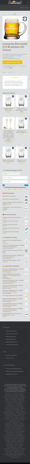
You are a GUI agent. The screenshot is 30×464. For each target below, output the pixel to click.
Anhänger (8, 394)
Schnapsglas (10, 434)
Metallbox (16, 424)
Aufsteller (21, 394)
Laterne (22, 417)
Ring (17, 430)
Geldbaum (7, 408)
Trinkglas (22, 448)
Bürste (7, 398)
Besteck (16, 395)
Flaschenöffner (19, 404)
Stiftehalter (21, 441)
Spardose (7, 441)
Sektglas (7, 440)
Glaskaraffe (19, 409)
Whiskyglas (13, 454)
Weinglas (6, 454)
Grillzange (17, 411)
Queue (13, 430)
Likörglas (22, 418)
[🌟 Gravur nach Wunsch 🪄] (15, 2)
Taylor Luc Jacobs (10, 358)
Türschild (18, 450)
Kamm (24, 412)
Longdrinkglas (13, 420)
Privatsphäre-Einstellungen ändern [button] (13, 368)
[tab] (15, 77)
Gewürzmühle (15, 408)
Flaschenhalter (18, 402)
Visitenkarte (9, 453)
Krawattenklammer (18, 415)
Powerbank (7, 430)
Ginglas (22, 408)
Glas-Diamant (11, 409)
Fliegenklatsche (11, 405)
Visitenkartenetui (18, 453)
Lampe (17, 417)
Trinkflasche (15, 448)
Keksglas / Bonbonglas (10, 414)
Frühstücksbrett (10, 407)
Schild (11, 431)
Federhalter (14, 401)
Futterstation (19, 407)
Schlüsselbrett (10, 433)
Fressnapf (19, 405)
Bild (11, 396)
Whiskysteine (21, 454)
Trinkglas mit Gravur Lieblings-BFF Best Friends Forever (21, 110)
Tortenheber (7, 448)
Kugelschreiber (9, 417)
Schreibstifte (8, 437)
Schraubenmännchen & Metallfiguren (14, 435)
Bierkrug (6, 396)
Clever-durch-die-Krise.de (11, 333)
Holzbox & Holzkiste (9, 412)
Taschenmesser (10, 444)
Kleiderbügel (21, 414)
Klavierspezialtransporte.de (12, 344)
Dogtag (7, 399)
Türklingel (12, 450)
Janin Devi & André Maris (11, 355)
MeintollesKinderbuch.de (11, 342)
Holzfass (18, 412)
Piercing (14, 427)
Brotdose (22, 396)
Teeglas (21, 444)
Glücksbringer (9, 411)
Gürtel (22, 411)
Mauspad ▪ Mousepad (12, 422)
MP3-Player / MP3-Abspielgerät (14, 425)
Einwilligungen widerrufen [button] (11, 374)
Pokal (22, 427)
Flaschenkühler (9, 404)
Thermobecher (18, 446)
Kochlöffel (8, 415)
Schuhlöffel (16, 437)
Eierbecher (13, 399)
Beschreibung (15, 77)
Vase (21, 451)
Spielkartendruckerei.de (11, 331)
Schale (6, 431)
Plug (18, 427)
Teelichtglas (9, 446)
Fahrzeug (7, 401)
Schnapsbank (19, 433)
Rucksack (22, 430)
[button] (24, 18)
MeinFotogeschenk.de (11, 336)
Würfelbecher (18, 456)
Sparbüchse (20, 440)
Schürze (22, 437)
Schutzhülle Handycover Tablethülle (14, 438)
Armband (14, 394)
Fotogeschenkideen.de (11, 339)
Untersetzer (9, 451)
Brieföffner (16, 396)
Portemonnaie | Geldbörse (14, 428)
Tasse (16, 444)
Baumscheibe (9, 395)
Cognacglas (21, 398)
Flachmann (10, 402)
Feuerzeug (22, 401)
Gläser (23, 66)
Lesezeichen (7, 418)
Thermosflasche (11, 447)
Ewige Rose (21, 399)
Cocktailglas (13, 398)
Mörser (22, 424)
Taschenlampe (18, 443)
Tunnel (6, 450)
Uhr (23, 450)
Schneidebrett (18, 434)
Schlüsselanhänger (19, 431)
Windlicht (10, 456)
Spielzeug (14, 441)
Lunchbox (21, 420)
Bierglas (10, 67)
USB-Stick (16, 451)
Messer (21, 422)
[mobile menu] (28, 2)
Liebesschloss (15, 418)
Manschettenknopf (14, 421)
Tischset (19, 447)
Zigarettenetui (15, 457)
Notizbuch (8, 427)
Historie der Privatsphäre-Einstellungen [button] (14, 371)
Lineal (6, 420)
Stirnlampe (10, 443)
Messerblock (8, 424)
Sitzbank (13, 440)
